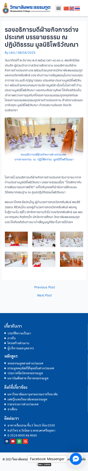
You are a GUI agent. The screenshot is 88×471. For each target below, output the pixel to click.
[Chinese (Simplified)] (66, 8)
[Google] (25, 441)
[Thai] (77, 8)
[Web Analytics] (44, 464)
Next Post (44, 295)
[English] (72, 8)
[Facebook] (6, 441)
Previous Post (44, 287)
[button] (58, 8)
